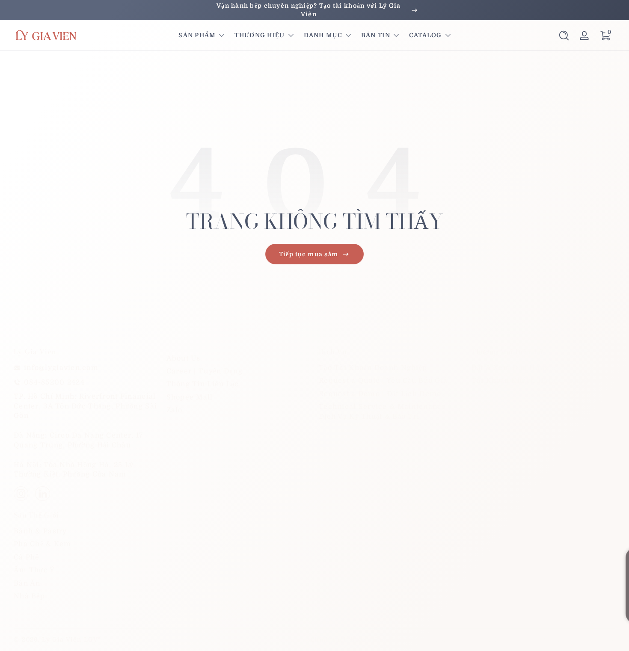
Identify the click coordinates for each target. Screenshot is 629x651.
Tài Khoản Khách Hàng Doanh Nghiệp (542, 381)
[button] (564, 35)
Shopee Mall (189, 397)
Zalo (174, 410)
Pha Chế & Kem (42, 544)
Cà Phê (27, 557)
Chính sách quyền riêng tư (434, 639)
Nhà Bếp (29, 596)
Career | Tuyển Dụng (204, 371)
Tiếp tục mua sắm (308, 254)
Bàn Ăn (27, 583)
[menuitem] (238, 358)
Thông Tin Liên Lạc (202, 384)
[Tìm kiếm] (564, 35)
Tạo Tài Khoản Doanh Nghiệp (373, 368)
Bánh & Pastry (40, 531)
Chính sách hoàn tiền (346, 639)
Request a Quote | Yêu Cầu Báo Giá (383, 381)
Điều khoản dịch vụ (518, 639)
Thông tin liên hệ (586, 639)
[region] (314, 10)
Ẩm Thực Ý (34, 570)
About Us (183, 358)
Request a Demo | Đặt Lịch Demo (380, 394)
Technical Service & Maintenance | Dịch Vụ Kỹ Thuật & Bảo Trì (385, 411)
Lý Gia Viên (61, 639)
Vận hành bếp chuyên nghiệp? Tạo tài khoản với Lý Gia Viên (309, 10)
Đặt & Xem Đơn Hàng (510, 368)
